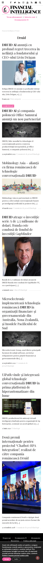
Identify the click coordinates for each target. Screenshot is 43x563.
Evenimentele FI (21, 20)
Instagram (23, 3)
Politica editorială (29, 541)
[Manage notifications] (37, 558)
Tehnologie (36, 154)
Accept (6, 559)
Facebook (10, 3)
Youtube (27, 3)
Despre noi (7, 538)
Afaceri (16, 290)
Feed (31, 3)
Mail (36, 3)
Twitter (15, 3)
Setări (16, 559)
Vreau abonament (14, 17)
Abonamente (35, 538)
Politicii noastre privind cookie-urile (15, 555)
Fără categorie (16, 99)
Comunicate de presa (24, 154)
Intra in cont (30, 17)
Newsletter (15, 541)
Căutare (40, 3)
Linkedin (19, 3)
